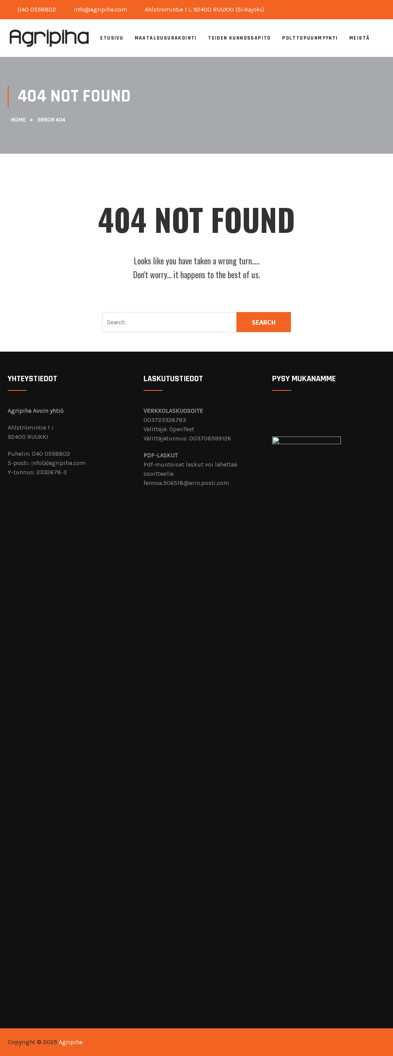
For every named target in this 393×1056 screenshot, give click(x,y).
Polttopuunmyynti (310, 38)
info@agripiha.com (99, 9)
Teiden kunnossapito (239, 38)
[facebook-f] (377, 8)
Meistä (359, 38)
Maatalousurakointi (166, 38)
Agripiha (71, 1042)
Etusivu (111, 38)
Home (18, 119)
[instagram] (383, 8)
